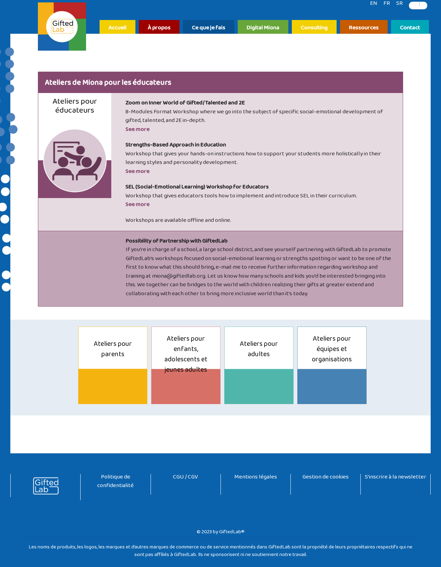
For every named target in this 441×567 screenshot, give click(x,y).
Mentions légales (255, 478)
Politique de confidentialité (115, 483)
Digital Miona (263, 28)
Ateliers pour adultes (259, 351)
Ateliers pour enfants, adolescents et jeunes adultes (185, 355)
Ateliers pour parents (113, 351)
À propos (159, 28)
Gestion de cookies (325, 478)
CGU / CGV (185, 478)
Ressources (364, 28)
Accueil (117, 28)
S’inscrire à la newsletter (395, 478)
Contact (410, 28)
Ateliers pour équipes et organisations (332, 350)
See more (137, 130)
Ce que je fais (208, 28)
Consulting (314, 28)
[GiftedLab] (62, 27)
